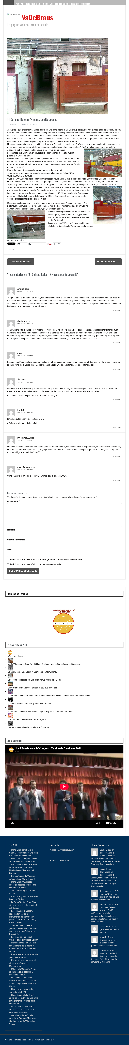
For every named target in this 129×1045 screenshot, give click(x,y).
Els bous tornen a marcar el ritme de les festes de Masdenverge (22, 963)
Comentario (13, 501)
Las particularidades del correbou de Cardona (28, 727)
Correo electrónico (16, 539)
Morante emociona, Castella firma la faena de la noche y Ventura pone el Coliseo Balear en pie (23, 947)
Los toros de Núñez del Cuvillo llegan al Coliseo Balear (23, 938)
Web (9, 549)
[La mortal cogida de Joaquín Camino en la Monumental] (10, 667)
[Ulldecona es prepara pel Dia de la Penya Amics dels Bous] (10, 675)
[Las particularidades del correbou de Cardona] (10, 723)
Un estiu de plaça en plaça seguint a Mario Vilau (22, 990)
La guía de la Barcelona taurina (109, 929)
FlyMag (37, 1039)
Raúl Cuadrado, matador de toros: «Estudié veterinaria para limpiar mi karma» (104, 957)
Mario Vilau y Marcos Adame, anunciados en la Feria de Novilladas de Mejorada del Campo (49, 695)
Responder (117, 310)
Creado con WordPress (15, 1039)
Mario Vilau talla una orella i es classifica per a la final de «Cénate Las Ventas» (22, 1009)
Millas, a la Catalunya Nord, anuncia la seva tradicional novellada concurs (22, 971)
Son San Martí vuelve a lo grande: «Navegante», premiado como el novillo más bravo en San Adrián (23, 929)
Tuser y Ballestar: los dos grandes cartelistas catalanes (104, 942)
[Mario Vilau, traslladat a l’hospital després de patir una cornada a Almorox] (10, 707)
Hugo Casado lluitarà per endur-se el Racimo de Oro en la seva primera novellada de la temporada (23, 999)
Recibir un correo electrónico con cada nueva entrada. (35, 564)
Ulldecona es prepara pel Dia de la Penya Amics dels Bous (34, 679)
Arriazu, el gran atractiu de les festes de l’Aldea (23, 898)
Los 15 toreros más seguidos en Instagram (27, 719)
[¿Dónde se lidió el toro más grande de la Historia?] (10, 699)
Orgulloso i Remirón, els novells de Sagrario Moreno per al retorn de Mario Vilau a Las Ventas (23, 1019)
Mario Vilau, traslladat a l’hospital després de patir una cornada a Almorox (41, 711)
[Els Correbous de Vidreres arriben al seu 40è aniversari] (10, 683)
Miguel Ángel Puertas (29, 124)
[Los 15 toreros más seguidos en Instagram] (10, 715)
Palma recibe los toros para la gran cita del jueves (23, 956)
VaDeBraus (37, 17)
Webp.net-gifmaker (16, 656)
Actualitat (12, 249)
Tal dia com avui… (20, 261)
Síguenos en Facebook (18, 594)
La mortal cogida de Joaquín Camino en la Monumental (32, 671)
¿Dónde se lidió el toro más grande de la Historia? (30, 703)
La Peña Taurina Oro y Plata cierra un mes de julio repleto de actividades (23, 905)
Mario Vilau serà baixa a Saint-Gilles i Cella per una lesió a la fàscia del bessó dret (52, 3)
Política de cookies (60, 860)
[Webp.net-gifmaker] (10, 651)
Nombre (11, 529)
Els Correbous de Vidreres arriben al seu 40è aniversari (32, 687)
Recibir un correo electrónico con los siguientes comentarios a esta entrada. (45, 559)
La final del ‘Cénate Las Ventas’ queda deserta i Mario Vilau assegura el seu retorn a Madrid (22, 982)
